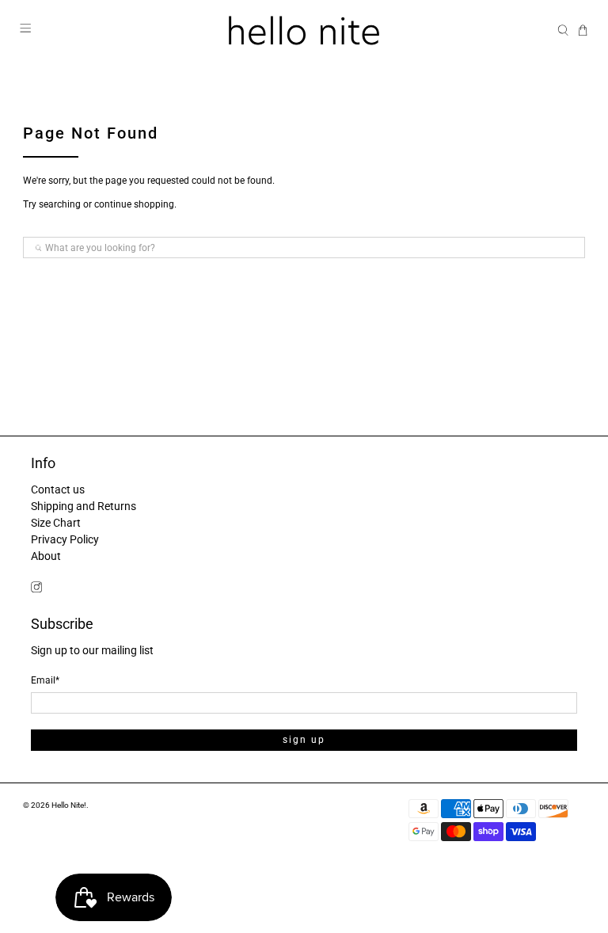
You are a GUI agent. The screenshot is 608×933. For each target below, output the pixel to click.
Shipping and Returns (83, 506)
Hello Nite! (68, 805)
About (46, 556)
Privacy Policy (65, 539)
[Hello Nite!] (304, 30)
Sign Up (304, 739)
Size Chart (56, 522)
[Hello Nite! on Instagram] (36, 588)
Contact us (58, 489)
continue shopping (134, 204)
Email (45, 680)
